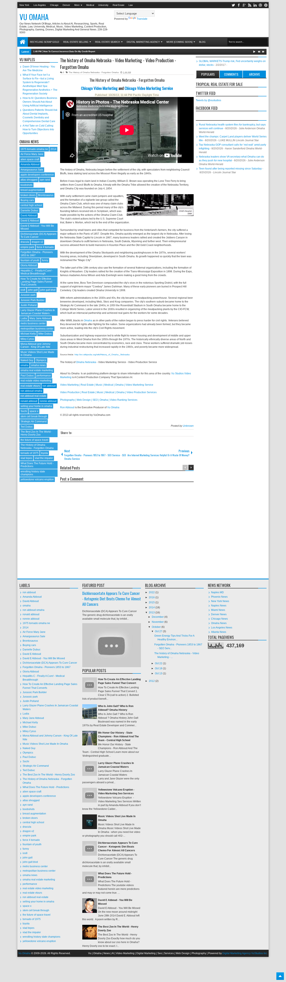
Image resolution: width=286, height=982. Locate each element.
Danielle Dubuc (29, 210)
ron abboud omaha (31, 390)
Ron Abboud (67, 407)
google (244, 5)
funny (45, 260)
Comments (231, 74)
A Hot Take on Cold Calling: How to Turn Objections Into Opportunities (38, 129)
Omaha (88, 320)
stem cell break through (34, 416)
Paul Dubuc (27, 375)
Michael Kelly (28, 333)
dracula (25, 241)
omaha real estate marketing (37, 370)
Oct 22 (159, 663)
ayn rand (45, 179)
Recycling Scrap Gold (44, 42)
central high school (31, 205)
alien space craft (30, 159)
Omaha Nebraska (86, 362)
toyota (44, 453)
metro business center (33, 323)
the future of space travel (34, 439)
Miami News (218, 610)
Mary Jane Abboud (40, 318)
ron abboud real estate (33, 395)
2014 (53, 149)
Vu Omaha (34, 16)
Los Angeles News (221, 627)
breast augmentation (32, 190)
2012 (152, 681)
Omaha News (219, 623)
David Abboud (29, 215)
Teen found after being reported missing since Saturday (230, 168)
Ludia (24, 318)
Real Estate (118, 5)
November (158, 621)
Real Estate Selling (75, 42)
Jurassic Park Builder (33, 300)
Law (131, 5)
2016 (152, 597)
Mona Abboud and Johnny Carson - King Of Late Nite (35, 345)
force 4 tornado (45, 247)
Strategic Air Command (34, 421)
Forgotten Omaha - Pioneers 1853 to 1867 (47, 667)
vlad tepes (26, 458)
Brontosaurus (45, 195)
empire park (27, 247)
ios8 (23, 289)
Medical (90, 5)
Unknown (188, 425)
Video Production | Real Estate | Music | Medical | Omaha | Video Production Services (108, 392)
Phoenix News (219, 596)
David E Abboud (30, 220)
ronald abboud (29, 401)
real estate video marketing (36, 380)
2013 (152, 612)
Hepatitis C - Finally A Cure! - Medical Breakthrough (37, 272)
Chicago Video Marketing (99, 88)
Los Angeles (39, 5)
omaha (24, 365)
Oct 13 (159, 673)
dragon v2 (37, 241)
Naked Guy (27, 360)
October (156, 626)
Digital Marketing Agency (143, 42)
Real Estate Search (107, 42)
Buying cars (27, 200)
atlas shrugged (29, 179)
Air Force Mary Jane (32, 154)
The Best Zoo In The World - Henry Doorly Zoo (36, 433)
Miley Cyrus (27, 338)
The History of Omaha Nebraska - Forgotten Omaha (94, 72)
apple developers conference (37, 174)
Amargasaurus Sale (32, 169)
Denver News (219, 614)
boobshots (26, 184)
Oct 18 (159, 668)
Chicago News (219, 618)
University (103, 5)
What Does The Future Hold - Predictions (46, 787)
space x (34, 411)
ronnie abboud (48, 401)
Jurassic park (28, 294)
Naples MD (217, 592)
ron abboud (49, 385)
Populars (208, 74)
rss (249, 5)
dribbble (260, 5)
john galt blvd (47, 289)
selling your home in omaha (36, 406)
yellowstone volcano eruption (37, 479)
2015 (152, 602)
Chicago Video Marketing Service (149, 88)
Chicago (54, 5)
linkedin (255, 5)
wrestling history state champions (33, 473)
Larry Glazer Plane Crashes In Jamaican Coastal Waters (38, 312)
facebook (238, 5)
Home (22, 42)
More (77, 5)
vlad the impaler (44, 458)
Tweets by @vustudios (208, 100)
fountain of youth (30, 260)
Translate (142, 18)
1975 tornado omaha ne (34, 149)
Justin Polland (29, 305)
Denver (66, 5)
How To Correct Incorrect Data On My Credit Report (69, 51)
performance (43, 375)
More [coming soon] (179, 42)
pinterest (266, 5)
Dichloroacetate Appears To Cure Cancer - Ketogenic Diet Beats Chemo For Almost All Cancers (111, 598)
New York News (220, 601)
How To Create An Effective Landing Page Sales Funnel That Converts (36, 281)
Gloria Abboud (29, 265)
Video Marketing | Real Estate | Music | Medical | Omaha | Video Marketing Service (106, 384)
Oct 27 (159, 631)
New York (24, 5)
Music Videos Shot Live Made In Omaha (45, 743)
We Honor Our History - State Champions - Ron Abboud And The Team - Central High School (118, 736)
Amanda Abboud (30, 164)
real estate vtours (30, 385)
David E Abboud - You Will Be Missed (44, 658)
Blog (202, 42)
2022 (152, 592)
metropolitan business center (37, 328)
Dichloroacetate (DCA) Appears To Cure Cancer (38, 235)
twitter (233, 5)
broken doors (28, 195)
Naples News (218, 605)
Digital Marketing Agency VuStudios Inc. (245, 953)
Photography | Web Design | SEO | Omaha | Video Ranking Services (98, 399)
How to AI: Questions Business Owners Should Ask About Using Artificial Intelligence (40, 102)
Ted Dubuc (27, 426)
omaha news (38, 365)
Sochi (24, 411)
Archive (254, 74)
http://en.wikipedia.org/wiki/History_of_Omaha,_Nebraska (102, 354)
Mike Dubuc (45, 333)
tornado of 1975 (30, 453)
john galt (33, 289)
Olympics (41, 360)
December (158, 616)
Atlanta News (218, 632)
